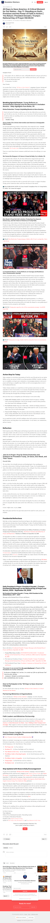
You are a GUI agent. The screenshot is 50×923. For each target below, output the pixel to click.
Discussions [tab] (12, 863)
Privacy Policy (34, 895)
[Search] (32, 2)
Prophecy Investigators (28, 779)
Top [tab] (4, 863)
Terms (29, 914)
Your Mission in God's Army (12, 752)
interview (15, 555)
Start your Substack (22, 917)
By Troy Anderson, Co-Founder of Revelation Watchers (14, 869)
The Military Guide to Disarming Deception (15, 754)
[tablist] (8, 848)
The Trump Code (14, 148)
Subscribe (40, 2)
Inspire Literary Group (34, 773)
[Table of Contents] (1, 461)
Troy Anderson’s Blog (21, 781)
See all (5, 896)
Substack (19, 920)
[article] (25, 869)
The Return (44, 559)
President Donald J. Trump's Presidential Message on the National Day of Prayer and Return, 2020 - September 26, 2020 (25, 660)
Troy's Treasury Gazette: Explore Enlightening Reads (18, 737)
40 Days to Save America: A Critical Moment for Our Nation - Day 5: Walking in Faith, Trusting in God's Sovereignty (24, 723)
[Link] (1, 104)
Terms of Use (31, 894)
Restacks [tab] (11, 847)
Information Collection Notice (24, 895)
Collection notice (34, 914)
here (29, 796)
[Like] (4, 27)
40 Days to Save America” (20, 697)
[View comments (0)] (7, 27)
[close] (37, 875)
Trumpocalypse (7, 553)
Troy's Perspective (7, 6)
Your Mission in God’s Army (33, 820)
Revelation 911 (8, 749)
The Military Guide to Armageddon (13, 758)
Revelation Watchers (10, 22)
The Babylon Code (9, 763)
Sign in (46, 2)
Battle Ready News (40, 779)
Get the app (31, 917)
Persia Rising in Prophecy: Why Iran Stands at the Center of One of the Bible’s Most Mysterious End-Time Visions (19, 867)
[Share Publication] (35, 2)
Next (43, 839)
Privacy (25, 914)
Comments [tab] (6, 847)
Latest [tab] (7, 863)
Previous (7, 839)
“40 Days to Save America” (23, 87)
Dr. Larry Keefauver (28, 668)
